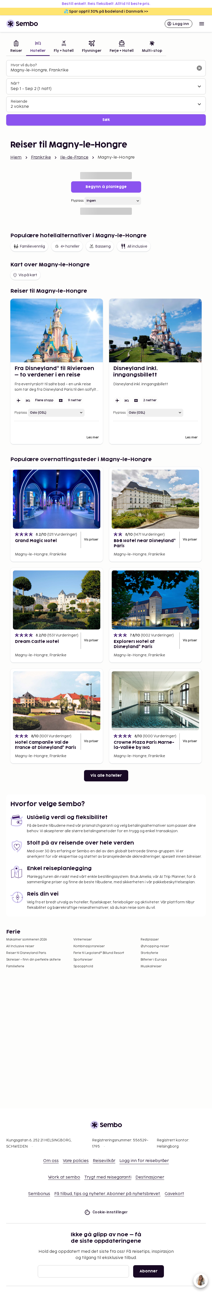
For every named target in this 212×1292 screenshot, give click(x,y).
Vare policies (76, 1160)
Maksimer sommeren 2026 (26, 940)
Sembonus (39, 1193)
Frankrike (41, 157)
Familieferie (15, 966)
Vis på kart (28, 275)
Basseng (103, 246)
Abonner (148, 1271)
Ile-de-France (74, 157)
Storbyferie (149, 953)
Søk (106, 119)
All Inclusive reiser (20, 946)
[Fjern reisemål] (199, 68)
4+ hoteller (70, 246)
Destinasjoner (149, 1177)
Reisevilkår (104, 1160)
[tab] (16, 47)
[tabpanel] (106, 93)
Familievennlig (32, 246)
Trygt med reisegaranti (107, 1177)
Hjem (16, 157)
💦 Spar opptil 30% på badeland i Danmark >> (106, 11)
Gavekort (174, 1193)
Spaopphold (83, 966)
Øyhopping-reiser (155, 946)
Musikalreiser (151, 966)
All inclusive (137, 246)
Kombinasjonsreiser (89, 946)
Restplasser (150, 940)
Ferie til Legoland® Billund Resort (98, 953)
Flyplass (77, 201)
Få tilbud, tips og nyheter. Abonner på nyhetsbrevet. (107, 1193)
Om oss (51, 1160)
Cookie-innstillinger (110, 1212)
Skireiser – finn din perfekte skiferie (33, 960)
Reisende (19, 101)
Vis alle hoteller (106, 775)
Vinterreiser (82, 940)
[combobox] (102, 70)
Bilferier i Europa (154, 960)
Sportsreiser (83, 960)
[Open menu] (202, 24)
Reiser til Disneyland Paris (26, 953)
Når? (15, 83)
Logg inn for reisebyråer (144, 1160)
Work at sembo (64, 1177)
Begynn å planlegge (106, 187)
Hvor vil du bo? (24, 65)
